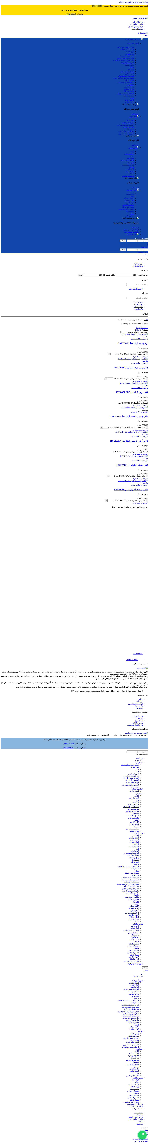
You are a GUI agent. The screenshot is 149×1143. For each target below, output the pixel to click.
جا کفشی (135, 802)
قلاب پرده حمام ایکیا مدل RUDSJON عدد (129, 379)
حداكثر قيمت (111, 275)
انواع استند (135, 851)
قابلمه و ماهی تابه (132, 897)
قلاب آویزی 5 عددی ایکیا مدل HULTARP (129, 441)
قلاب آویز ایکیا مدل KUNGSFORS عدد (133, 403)
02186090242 (69, 748)
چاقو (137, 871)
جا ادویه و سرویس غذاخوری (128, 866)
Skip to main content (140, 2)
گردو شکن (135, 910)
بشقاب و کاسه (133, 855)
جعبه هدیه (135, 1058)
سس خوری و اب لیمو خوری (128, 884)
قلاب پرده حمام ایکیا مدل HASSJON (131, 489)
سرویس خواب (133, 774)
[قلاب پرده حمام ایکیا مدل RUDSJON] (133, 359)
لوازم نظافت (134, 915)
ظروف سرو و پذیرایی (130, 891)
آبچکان (136, 835)
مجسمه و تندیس (132, 829)
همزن (136, 922)
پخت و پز (135, 860)
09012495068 (69, 743)
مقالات (140, 699)
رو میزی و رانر (133, 809)
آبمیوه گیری (134, 840)
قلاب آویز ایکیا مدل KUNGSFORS (132, 392)
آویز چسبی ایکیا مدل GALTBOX (133, 343)
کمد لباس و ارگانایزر (131, 778)
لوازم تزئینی (134, 824)
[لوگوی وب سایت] (140, 18)
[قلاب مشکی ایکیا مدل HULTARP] (134, 456)
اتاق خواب (133, 116)
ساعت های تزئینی (132, 811)
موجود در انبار (138, 266)
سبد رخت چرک (133, 952)
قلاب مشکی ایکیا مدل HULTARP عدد (130, 476)
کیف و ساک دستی (132, 780)
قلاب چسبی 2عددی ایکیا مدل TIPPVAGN (128, 416)
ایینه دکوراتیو (134, 798)
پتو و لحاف (135, 767)
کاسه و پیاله (134, 906)
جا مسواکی (134, 939)
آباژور (136, 796)
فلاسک (136, 895)
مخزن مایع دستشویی (131, 961)
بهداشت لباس (133, 933)
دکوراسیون (132, 148)
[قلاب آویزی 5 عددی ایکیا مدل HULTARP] (131, 432)
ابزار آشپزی (134, 842)
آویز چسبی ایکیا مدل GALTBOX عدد (131, 354)
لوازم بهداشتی (131, 190)
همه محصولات (131, 234)
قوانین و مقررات (141, 238)
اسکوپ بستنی (133, 846)
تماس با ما (139, 706)
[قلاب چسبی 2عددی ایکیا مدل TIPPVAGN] (134, 407)
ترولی (136, 864)
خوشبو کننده (134, 944)
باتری (137, 760)
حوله (137, 941)
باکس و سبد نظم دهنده (130, 765)
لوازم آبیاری (134, 791)
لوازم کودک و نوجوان (131, 229)
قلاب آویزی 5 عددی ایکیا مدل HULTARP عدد (130, 452)
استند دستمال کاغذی (131, 930)
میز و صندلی (134, 831)
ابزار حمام (135, 928)
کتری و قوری (134, 908)
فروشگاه (139, 701)
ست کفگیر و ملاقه (131, 882)
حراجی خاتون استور (135, 704)
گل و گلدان (134, 822)
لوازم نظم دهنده (132, 782)
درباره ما (140, 708)
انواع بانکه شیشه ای (131, 853)
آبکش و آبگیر (134, 838)
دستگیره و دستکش (131, 873)
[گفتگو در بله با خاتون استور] (142, 1135)
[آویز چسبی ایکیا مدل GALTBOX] (134, 334)
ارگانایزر (135, 844)
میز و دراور (134, 787)
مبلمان (136, 827)
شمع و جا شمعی (132, 816)
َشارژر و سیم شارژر (131, 776)
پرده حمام (135, 935)
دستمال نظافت (133, 946)
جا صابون (135, 937)
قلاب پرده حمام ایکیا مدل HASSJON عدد (129, 500)
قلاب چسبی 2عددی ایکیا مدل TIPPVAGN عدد (127, 427)
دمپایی (136, 948)
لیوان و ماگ (134, 917)
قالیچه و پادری (133, 818)
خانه (146, 320)
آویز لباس (135, 926)
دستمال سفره (133, 804)
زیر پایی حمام (133, 950)
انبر (137, 849)
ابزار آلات (139, 758)
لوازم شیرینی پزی (132, 913)
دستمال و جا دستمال (131, 807)
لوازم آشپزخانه (133, 43)
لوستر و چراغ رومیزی (130, 785)
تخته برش (135, 862)
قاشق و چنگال (133, 899)
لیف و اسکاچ (134, 959)
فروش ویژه (138, 263)
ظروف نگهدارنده (132, 893)
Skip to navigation (126, 2)
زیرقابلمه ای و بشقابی (130, 877)
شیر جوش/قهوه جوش (130, 888)
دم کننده (135, 875)
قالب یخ (136, 902)
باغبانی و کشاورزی (131, 232)
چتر (137, 771)
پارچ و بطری (134, 857)
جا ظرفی (135, 869)
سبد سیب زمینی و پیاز (130, 880)
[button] (140, 357)
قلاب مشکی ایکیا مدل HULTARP (132, 465)
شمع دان (135, 813)
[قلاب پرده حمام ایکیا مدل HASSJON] (133, 481)
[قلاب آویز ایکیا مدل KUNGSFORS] (134, 383)
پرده (137, 769)
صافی (80, 275)
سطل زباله (134, 955)
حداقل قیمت (143, 275)
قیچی (137, 904)
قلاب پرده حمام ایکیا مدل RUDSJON (131, 367)
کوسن (136, 820)
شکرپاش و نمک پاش (131, 886)
